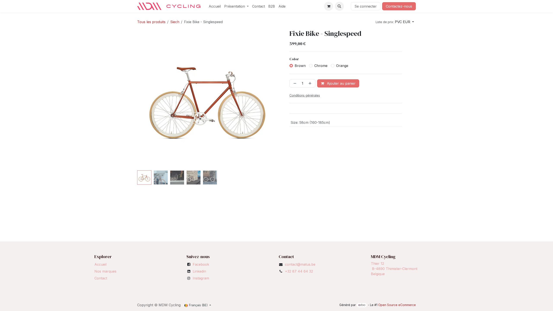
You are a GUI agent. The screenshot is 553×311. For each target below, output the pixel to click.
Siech (174, 22)
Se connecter (365, 6)
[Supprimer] (294, 83)
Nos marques (105, 271)
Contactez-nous (399, 6)
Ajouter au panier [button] (341, 83)
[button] (339, 6)
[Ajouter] (311, 83)
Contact (100, 278)
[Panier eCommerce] (328, 6)
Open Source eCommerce (397, 305)
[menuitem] (214, 6)
